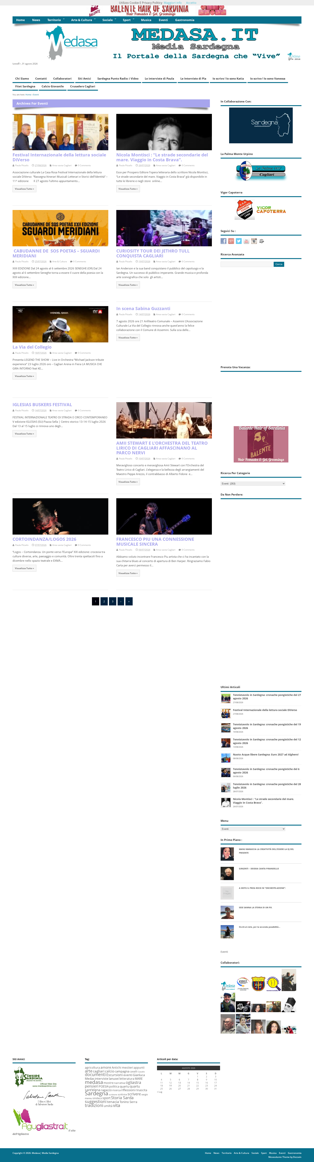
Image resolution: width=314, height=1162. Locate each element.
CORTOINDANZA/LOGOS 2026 (44, 539)
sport (106, 1098)
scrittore (113, 1094)
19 (170, 1085)
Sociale (107, 20)
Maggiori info (173, 3)
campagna (122, 1071)
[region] (157, 8)
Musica (146, 20)
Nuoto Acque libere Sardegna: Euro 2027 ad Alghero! (266, 754)
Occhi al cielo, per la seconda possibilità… (259, 926)
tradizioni (94, 1105)
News (36, 20)
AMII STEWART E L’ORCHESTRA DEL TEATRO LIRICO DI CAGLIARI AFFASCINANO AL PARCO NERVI (162, 448)
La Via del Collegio (32, 347)
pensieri (91, 1086)
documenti (95, 1074)
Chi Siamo (22, 78)
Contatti (41, 78)
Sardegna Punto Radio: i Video (117, 78)
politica (114, 1086)
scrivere (134, 1093)
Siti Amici (84, 78)
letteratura (126, 1078)
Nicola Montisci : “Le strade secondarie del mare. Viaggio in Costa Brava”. (162, 157)
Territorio (54, 20)
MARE (139, 1078)
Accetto (191, 3)
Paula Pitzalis (22, 165)
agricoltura (92, 1068)
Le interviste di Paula (159, 78)
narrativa (119, 1083)
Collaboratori (62, 78)
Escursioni (114, 1074)
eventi (127, 1075)
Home (20, 20)
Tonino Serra (128, 1102)
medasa (94, 1082)
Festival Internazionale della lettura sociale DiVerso (59, 157)
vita (116, 1105)
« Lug (159, 1091)
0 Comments (84, 165)
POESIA (104, 1086)
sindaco (97, 1098)
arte (88, 1071)
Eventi (163, 20)
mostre (109, 1083)
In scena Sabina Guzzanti (143, 308)
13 (179, 1082)
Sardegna (96, 1093)
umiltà (108, 1106)
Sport (127, 20)
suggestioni (95, 1101)
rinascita (141, 1090)
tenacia (113, 1101)
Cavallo (141, 1071)
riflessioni (128, 1090)
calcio (109, 1071)
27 (179, 1088)
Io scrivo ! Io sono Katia (228, 78)
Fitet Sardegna (25, 86)
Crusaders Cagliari (82, 86)
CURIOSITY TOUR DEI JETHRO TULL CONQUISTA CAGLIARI (153, 253)
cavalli (133, 1071)
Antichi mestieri (122, 1068)
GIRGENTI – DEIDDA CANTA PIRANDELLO (259, 868)
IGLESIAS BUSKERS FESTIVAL (42, 404)
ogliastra (133, 1082)
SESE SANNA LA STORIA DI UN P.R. (255, 907)
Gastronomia (184, 20)
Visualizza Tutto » (24, 188)
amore (105, 1067)
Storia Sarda (122, 1097)
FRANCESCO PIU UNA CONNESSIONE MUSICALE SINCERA (155, 541)
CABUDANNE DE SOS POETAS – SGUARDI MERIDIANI (56, 253)
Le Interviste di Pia (193, 78)
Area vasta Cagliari (62, 165)
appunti (139, 1067)
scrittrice (122, 1094)
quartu (124, 1086)
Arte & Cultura (81, 20)
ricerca (116, 1090)
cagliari (98, 1071)
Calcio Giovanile (53, 86)
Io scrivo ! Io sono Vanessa (267, 78)
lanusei (114, 1078)
